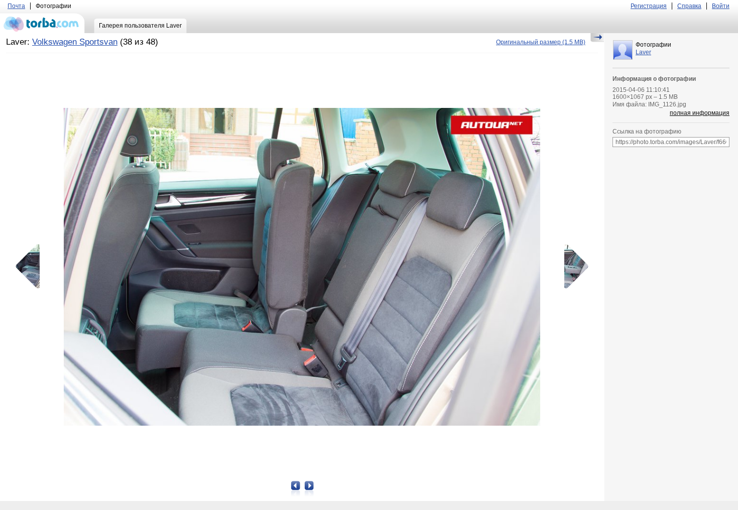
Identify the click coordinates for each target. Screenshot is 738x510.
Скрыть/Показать (597, 37)
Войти (720, 6)
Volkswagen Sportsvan (74, 42)
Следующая (573, 266)
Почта (16, 6)
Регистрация (649, 6)
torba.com (42, 23)
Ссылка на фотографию (646, 131)
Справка (689, 6)
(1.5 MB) (540, 42)
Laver (643, 52)
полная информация (699, 112)
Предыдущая (31, 266)
